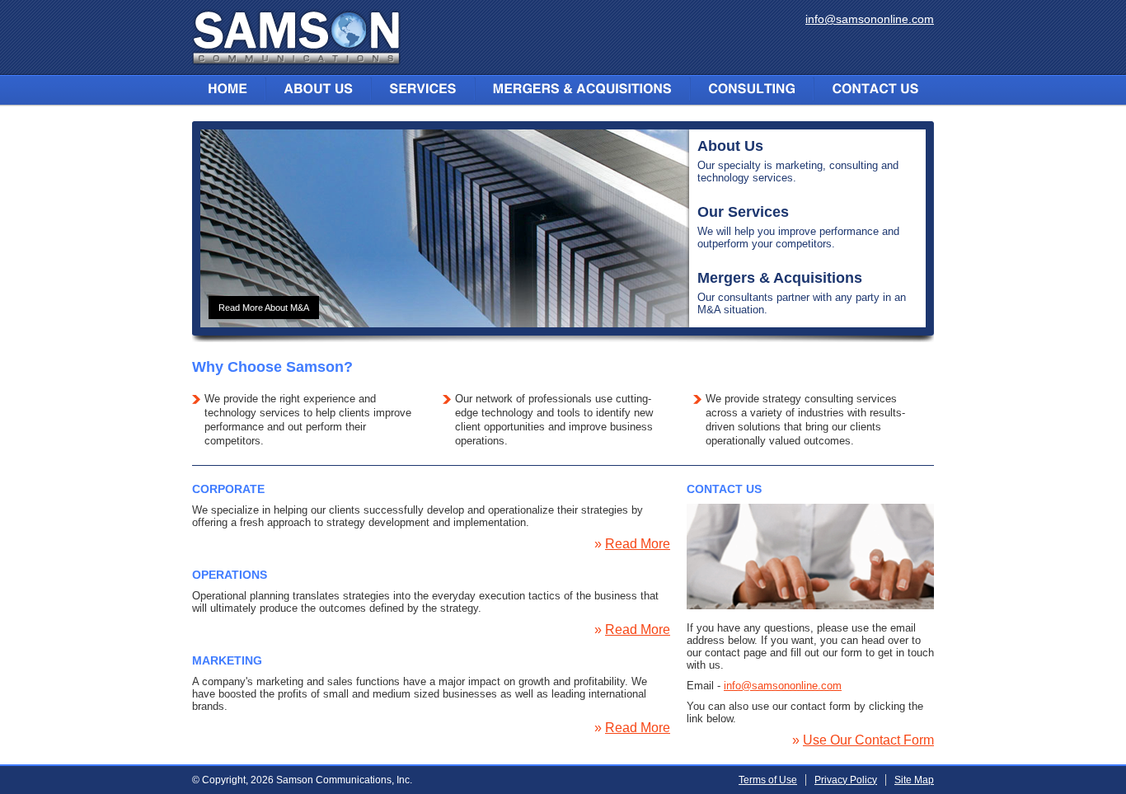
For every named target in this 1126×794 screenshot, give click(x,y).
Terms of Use (768, 780)
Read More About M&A (263, 307)
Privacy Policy (845, 780)
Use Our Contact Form (868, 740)
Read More (637, 544)
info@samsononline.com (869, 19)
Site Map (914, 780)
